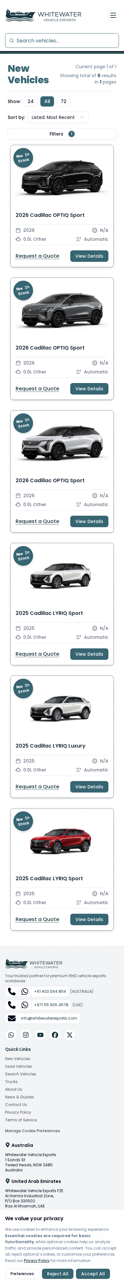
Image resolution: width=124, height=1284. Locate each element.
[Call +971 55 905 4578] (11, 1005)
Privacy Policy (18, 1112)
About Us (13, 1089)
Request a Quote (37, 256)
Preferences (22, 1273)
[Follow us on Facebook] (55, 1035)
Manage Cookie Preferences (32, 1130)
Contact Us (16, 1104)
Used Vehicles (18, 1066)
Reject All (57, 1274)
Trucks (11, 1081)
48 (47, 101)
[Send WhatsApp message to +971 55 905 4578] (24, 1005)
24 (31, 101)
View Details (89, 256)
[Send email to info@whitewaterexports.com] (11, 1018)
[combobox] (58, 117)
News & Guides (19, 1097)
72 (63, 101)
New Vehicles (17, 1058)
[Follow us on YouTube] (40, 1035)
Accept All (93, 1274)
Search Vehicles (20, 1074)
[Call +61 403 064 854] (11, 991)
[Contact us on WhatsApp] (11, 1035)
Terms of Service (21, 1120)
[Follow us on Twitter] (70, 1035)
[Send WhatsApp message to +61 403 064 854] (24, 991)
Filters (61, 134)
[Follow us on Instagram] (26, 1035)
